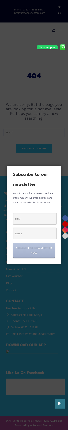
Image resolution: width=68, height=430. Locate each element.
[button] (60, 404)
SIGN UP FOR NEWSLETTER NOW (34, 250)
